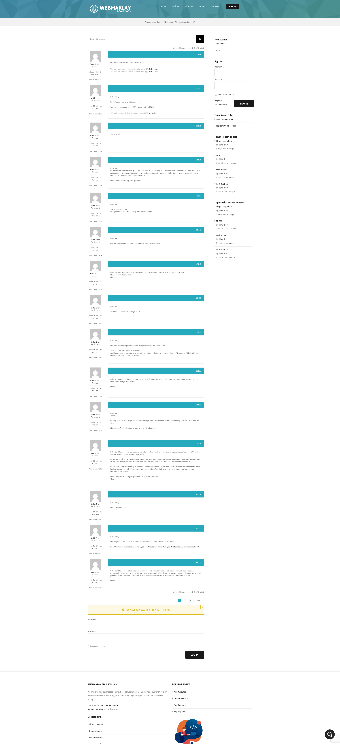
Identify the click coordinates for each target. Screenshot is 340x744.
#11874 (199, 54)
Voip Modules (180, 692)
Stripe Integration (224, 141)
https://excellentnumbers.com (148, 547)
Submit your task (95, 709)
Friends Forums (96, 737)
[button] (246, 6)
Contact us (221, 43)
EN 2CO (219, 155)
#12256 (198, 494)
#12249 (198, 264)
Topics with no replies (226, 126)
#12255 (198, 528)
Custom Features (181, 698)
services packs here (109, 705)
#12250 (198, 298)
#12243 (198, 88)
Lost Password (220, 104)
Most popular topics (225, 119)
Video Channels (96, 724)
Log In (195, 654)
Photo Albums (95, 731)
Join (218, 50)
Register (218, 100)
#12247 (199, 196)
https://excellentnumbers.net (173, 547)
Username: (92, 620)
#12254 (198, 443)
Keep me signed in (97, 646)
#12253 (198, 405)
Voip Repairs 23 (180, 712)
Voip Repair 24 (180, 705)
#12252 (198, 371)
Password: (91, 632)
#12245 (198, 126)
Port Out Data (222, 184)
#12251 (199, 332)
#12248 (198, 230)
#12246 (198, 160)
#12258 (198, 562)
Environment (222, 169)
